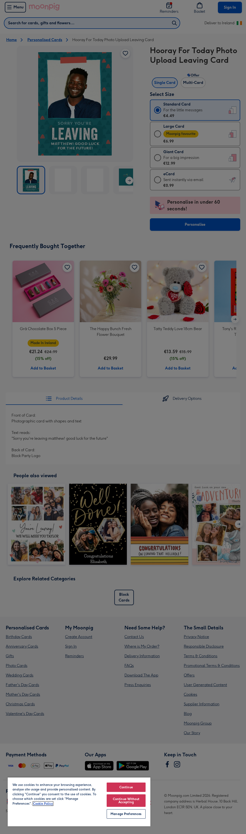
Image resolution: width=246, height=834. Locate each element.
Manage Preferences (126, 814)
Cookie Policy (43, 803)
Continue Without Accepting (126, 800)
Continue (126, 787)
